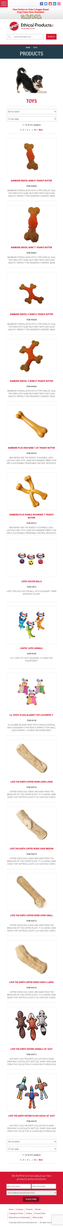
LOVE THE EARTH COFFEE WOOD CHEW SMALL (31, 915)
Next (41, 130)
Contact (29, 1213)
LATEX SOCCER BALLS (31, 581)
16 (35, 130)
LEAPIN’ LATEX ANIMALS (31, 648)
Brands (38, 1209)
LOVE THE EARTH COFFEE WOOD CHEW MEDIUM (31, 848)
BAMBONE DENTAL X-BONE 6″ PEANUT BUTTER (31, 314)
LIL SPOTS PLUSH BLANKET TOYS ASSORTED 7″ (32, 715)
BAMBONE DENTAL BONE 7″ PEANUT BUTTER (31, 247)
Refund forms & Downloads (19, 1217)
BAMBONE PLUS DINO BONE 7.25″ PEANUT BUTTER (31, 448)
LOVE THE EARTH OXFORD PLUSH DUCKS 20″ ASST (31, 1116)
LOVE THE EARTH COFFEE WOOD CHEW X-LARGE (31, 982)
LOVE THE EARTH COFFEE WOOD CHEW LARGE (31, 782)
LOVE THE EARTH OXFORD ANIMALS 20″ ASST (31, 1049)
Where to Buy (37, 1217)
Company (19, 1209)
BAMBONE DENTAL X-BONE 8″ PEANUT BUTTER (31, 381)
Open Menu (4, 3)
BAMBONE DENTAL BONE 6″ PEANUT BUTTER (31, 180)
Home (28, 48)
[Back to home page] (37, 26)
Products (29, 1209)
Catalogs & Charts (16, 1213)
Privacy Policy (40, 1213)
